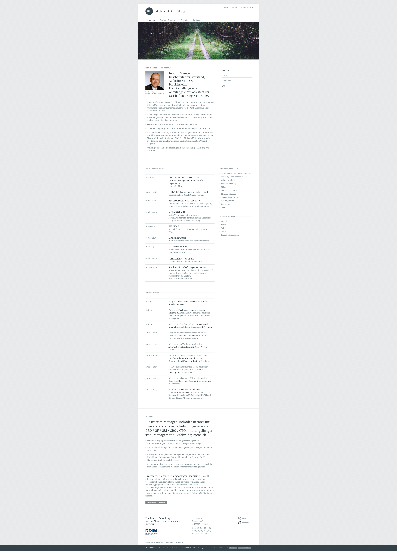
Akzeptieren (233, 548)
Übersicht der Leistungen (156, 503)
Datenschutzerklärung (244, 548)
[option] (198, 40)
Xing (244, 518)
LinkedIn (246, 523)
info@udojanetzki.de (200, 533)
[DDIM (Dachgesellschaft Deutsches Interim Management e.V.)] (152, 531)
